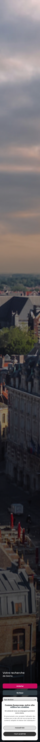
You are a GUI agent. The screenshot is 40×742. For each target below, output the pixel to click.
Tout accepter (20, 734)
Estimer (20, 693)
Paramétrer (19, 728)
